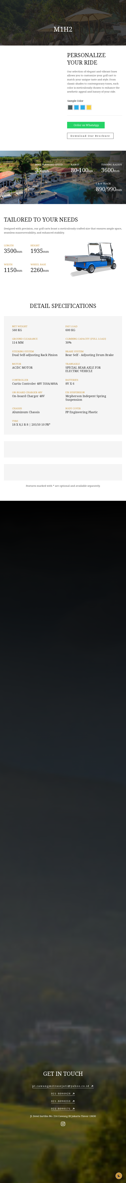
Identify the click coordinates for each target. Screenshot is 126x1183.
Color (80, 100)
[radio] (70, 107)
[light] (119, 1176)
